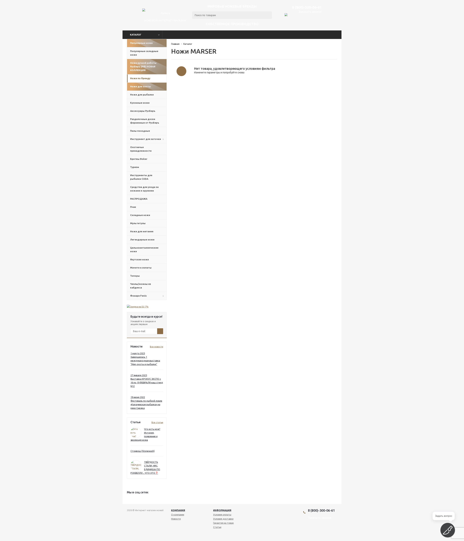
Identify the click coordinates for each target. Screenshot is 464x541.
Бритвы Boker (138, 159)
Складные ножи (140, 215)
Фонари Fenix (138, 295)
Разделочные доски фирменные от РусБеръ (144, 121)
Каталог (135, 34)
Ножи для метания (141, 231)
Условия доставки (223, 518)
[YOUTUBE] (318, 530)
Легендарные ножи (142, 239)
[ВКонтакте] (312, 530)
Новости (176, 518)
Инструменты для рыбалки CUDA (141, 177)
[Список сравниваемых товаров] (319, 24)
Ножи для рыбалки (142, 94)
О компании (177, 514)
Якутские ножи (139, 259)
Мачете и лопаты (141, 267)
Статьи (217, 527)
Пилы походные (140, 131)
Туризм (134, 167)
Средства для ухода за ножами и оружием (144, 189)
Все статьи (157, 422)
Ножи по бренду (140, 78)
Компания (178, 510)
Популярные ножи (141, 43)
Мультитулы (138, 223)
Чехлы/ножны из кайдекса (140, 286)
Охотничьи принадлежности (141, 149)
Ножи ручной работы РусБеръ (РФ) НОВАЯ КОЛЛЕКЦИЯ (143, 66)
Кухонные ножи (140, 102)
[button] (447, 530)
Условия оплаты (222, 514)
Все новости (156, 347)
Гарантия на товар (223, 523)
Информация (222, 510)
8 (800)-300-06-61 (307, 7)
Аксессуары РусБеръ (142, 111)
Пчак (133, 207)
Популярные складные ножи (144, 53)
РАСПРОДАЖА (138, 198)
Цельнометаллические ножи (144, 249)
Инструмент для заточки (145, 139)
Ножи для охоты (140, 86)
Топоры (135, 275)
